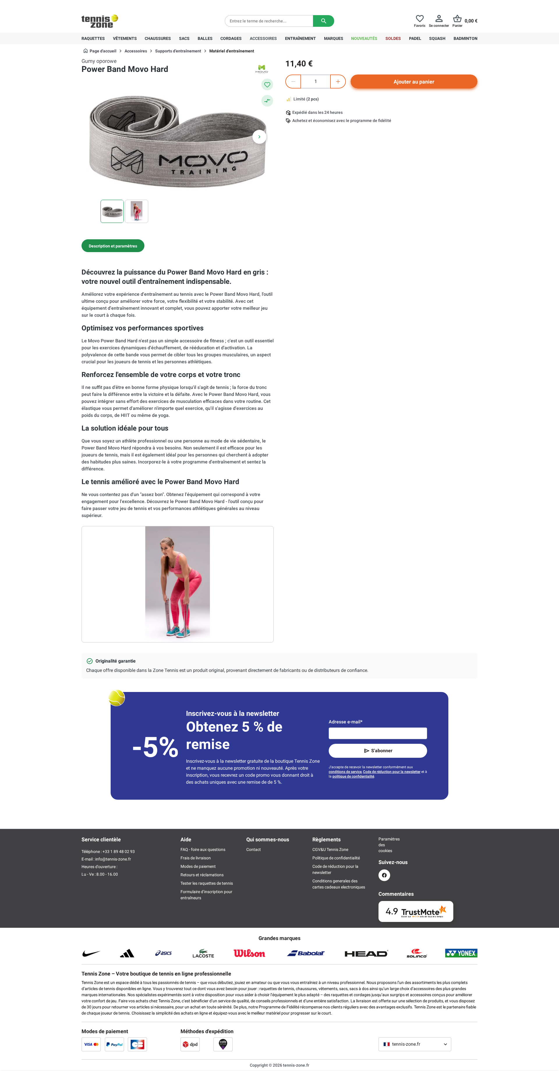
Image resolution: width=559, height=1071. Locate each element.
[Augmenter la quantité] (338, 81)
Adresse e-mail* (345, 722)
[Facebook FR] (384, 875)
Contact (253, 849)
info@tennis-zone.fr (113, 859)
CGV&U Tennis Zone (330, 849)
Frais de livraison (196, 858)
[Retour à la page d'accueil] (100, 21)
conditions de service (345, 772)
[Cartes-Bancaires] (137, 1044)
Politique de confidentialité (336, 858)
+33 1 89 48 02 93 (121, 4)
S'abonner (381, 750)
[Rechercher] (323, 21)
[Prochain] (259, 137)
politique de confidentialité (353, 776)
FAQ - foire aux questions (203, 849)
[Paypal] (114, 1044)
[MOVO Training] (262, 69)
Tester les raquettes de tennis (207, 883)
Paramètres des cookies (384, 845)
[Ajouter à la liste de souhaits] (267, 84)
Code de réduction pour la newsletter (391, 772)
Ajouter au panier (414, 82)
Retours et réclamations (202, 874)
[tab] (113, 245)
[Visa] (91, 1044)
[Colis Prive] (223, 1044)
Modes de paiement (198, 866)
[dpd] (190, 1044)
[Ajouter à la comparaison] (267, 101)
